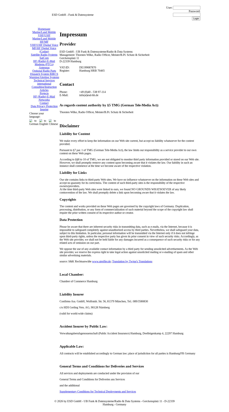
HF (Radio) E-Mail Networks (44, 98)
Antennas (44, 67)
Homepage (44, 28)
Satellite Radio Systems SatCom (44, 56)
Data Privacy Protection (44, 106)
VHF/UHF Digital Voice (44, 45)
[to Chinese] (53, 122)
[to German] (33, 122)
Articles (44, 90)
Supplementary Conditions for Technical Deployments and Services (98, 391)
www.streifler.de (101, 261)
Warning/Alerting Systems (44, 77)
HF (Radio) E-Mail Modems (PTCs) (44, 63)
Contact (44, 103)
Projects (44, 93)
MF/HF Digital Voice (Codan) (44, 50)
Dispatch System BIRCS (44, 74)
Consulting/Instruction (44, 86)
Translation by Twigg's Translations (132, 261)
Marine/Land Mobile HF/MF (44, 40)
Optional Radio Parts (44, 70)
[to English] (43, 122)
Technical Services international (44, 82)
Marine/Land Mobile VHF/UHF (44, 34)
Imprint (44, 109)
